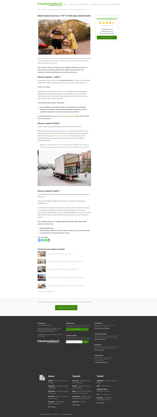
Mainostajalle (41, 336)
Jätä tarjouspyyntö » (77, 329)
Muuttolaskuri (98, 344)
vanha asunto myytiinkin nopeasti (65, 116)
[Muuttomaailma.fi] (50, 4)
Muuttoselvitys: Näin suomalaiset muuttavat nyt (60, 254)
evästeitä (52, 330)
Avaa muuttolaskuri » (99, 350)
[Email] (48, 240)
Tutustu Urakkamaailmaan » (101, 362)
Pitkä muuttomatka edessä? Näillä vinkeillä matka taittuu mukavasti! (65, 277)
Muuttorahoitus (98, 323)
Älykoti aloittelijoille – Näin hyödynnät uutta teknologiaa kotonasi (64, 261)
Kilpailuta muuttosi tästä (66, 307)
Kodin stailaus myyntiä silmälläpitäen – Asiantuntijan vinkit (62, 269)
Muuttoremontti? (98, 355)
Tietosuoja (47, 334)
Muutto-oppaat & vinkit (100, 334)
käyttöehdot (41, 330)
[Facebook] (39, 240)
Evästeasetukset (50, 331)
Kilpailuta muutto (70, 323)
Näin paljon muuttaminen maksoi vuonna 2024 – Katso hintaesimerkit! (66, 285)
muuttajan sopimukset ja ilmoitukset (59, 136)
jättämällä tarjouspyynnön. (60, 91)
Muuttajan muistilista (71, 335)
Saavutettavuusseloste (56, 334)
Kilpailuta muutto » (107, 37)
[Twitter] (42, 240)
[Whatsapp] (45, 240)
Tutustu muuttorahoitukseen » (102, 328)
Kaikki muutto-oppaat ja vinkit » (46, 291)
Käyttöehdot (41, 334)
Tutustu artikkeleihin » (100, 339)
